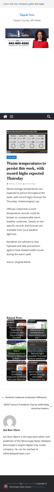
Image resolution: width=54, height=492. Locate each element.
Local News (12, 157)
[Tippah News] (5, 116)
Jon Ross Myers (30, 184)
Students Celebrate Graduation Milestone (26, 397)
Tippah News (27, 15)
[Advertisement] (27, 84)
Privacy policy (39, 487)
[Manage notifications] (6, 486)
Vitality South (28, 483)
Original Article (22, 262)
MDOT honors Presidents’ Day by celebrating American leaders (26, 406)
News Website (13, 483)
